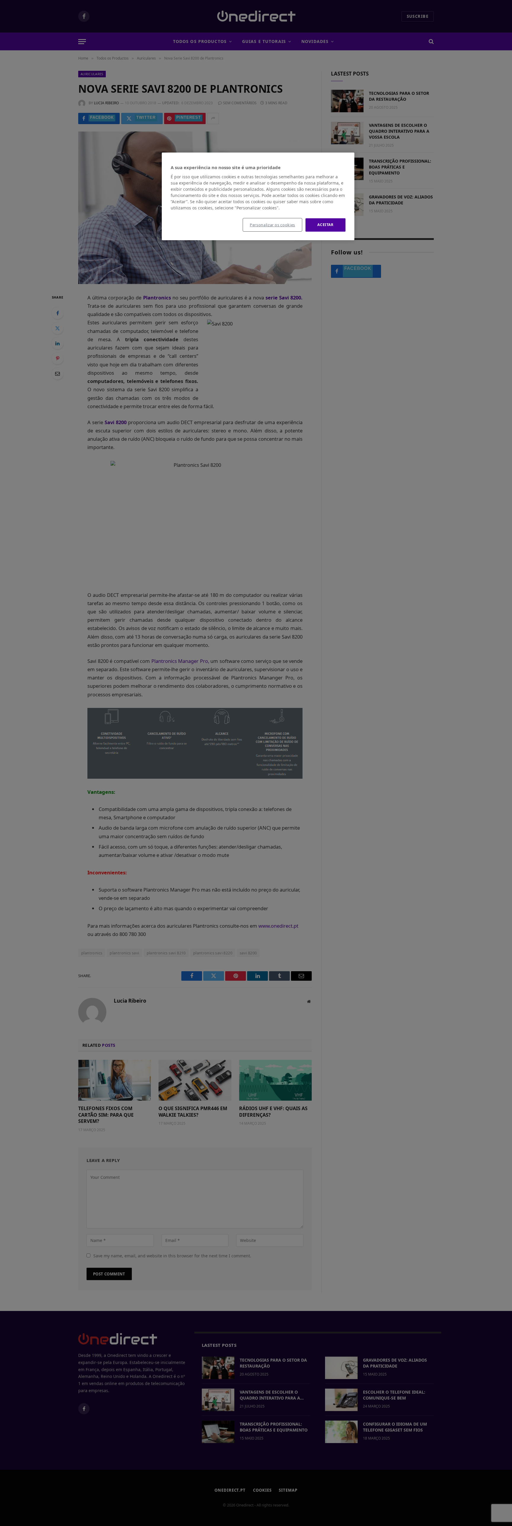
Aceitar (325, 224)
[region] (258, 196)
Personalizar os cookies (272, 224)
